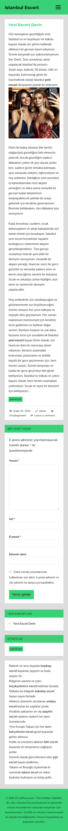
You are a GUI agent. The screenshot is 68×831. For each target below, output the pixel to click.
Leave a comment (44, 415)
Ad (12, 518)
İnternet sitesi (17, 554)
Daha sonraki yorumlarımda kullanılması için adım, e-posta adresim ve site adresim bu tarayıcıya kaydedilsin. (34, 577)
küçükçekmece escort (23, 686)
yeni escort (15, 399)
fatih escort (51, 741)
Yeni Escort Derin (24, 623)
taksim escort (30, 772)
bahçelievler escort (21, 731)
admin (42, 410)
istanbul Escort (22, 7)
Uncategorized (17, 415)
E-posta (15, 536)
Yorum (14, 460)
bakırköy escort (44, 691)
